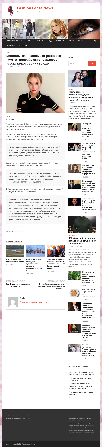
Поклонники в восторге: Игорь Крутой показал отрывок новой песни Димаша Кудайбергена (88, 186)
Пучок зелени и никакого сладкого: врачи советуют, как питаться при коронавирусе (88, 277)
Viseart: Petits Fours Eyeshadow (80, 398)
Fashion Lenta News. (35, 8)
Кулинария (11, 45)
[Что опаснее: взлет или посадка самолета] (15, 257)
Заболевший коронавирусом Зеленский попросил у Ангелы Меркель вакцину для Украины (89, 331)
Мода (50, 41)
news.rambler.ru (18, 232)
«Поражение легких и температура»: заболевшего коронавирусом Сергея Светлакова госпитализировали (90, 310)
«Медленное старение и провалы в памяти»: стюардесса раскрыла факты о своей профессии (56, 263)
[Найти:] (82, 63)
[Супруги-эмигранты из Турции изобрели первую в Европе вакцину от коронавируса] (74, 352)
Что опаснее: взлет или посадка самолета (15, 260)
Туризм (80, 41)
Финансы (23, 45)
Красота (29, 41)
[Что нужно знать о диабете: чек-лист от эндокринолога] (74, 297)
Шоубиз (71, 41)
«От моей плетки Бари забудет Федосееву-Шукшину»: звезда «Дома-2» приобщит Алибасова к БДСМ (88, 151)
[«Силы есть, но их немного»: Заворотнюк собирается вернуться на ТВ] (74, 172)
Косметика (40, 41)
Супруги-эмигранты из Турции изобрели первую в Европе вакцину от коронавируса (89, 350)
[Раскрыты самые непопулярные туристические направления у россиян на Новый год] (35, 257)
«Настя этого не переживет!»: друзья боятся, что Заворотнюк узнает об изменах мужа (80, 386)
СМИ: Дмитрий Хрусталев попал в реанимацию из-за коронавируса (82, 241)
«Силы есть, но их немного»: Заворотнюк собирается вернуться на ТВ (88, 169)
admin (18, 67)
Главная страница (14, 41)
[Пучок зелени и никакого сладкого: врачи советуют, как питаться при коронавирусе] (74, 279)
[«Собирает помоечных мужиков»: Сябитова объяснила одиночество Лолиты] (74, 131)
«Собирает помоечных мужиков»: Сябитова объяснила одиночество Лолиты (87, 130)
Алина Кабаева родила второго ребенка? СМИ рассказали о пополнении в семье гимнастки (89, 204)
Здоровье (60, 41)
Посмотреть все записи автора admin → (35, 302)
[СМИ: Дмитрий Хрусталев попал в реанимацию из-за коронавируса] (82, 233)
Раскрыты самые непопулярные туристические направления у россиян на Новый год (34, 264)
